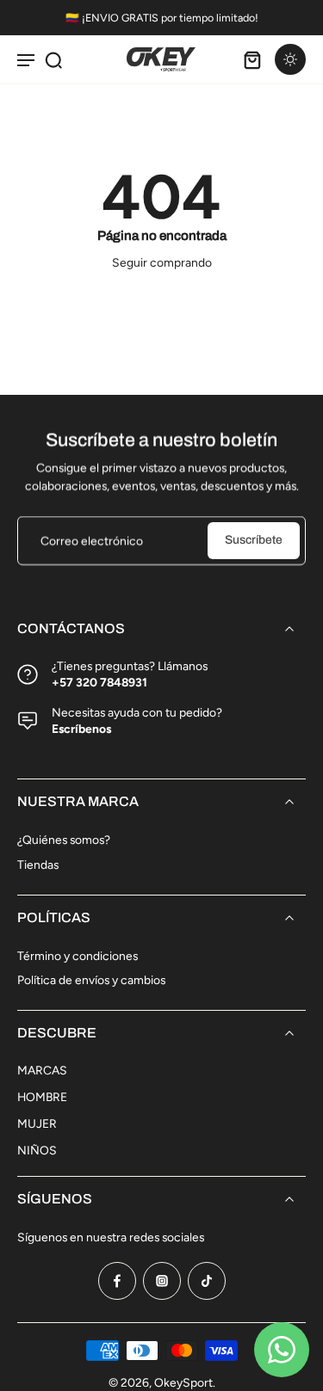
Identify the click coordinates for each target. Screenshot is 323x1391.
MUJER (37, 1123)
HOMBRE (42, 1097)
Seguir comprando (162, 262)
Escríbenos (81, 729)
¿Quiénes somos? (63, 839)
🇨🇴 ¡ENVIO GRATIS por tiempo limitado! (161, 17)
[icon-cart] (252, 59)
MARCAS (42, 1070)
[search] (53, 59)
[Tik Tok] (207, 1281)
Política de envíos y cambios (91, 980)
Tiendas (38, 864)
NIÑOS (37, 1150)
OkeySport (183, 1382)
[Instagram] (162, 1281)
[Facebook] (117, 1281)
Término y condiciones (77, 956)
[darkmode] (290, 59)
